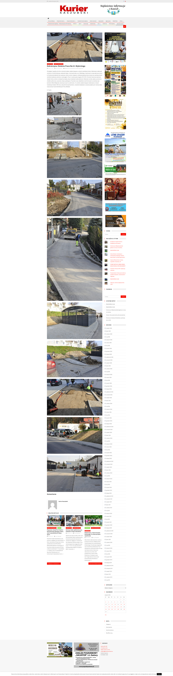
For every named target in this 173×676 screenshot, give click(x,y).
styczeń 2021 (109, 522)
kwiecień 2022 (109, 478)
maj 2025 (108, 371)
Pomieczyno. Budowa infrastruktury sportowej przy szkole (115, 319)
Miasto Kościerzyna (58, 64)
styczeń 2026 (109, 348)
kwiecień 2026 (109, 339)
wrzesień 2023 (109, 429)
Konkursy (105, 23)
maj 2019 (108, 580)
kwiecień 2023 (109, 444)
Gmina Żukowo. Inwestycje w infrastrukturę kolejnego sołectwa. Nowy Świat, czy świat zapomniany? (117, 255)
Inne (99, 23)
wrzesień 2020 (109, 533)
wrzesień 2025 (109, 360)
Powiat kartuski (60, 21)
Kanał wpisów (109, 627)
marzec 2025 (109, 377)
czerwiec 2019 (109, 577)
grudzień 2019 (109, 559)
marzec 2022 (109, 481)
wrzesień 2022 (109, 464)
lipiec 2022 (108, 470)
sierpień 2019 (109, 571)
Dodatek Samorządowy (83, 21)
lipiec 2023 (108, 435)
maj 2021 (108, 510)
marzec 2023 (109, 447)
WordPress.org (109, 633)
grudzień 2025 (109, 351)
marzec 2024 (109, 412)
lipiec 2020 (108, 539)
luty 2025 (108, 380)
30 (124, 609)
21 (118, 606)
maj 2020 (108, 545)
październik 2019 (109, 565)
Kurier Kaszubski (58, 68)
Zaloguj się (108, 624)
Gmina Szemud (93, 21)
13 (115, 604)
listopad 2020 (109, 528)
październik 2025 (109, 357)
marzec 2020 (109, 551)
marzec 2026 (109, 342)
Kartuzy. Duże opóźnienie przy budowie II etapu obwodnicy (74, 530)
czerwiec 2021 (109, 507)
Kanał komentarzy (110, 630)
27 (115, 609)
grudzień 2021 (109, 490)
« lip (105, 614)
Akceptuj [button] (159, 674)
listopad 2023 (109, 423)
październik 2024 (109, 392)
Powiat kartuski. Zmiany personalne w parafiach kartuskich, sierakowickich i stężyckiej (118, 274)
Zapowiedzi (101, 21)
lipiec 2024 (108, 400)
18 (109, 606)
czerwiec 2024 (109, 403)
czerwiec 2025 (109, 368)
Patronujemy (112, 23)
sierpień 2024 (109, 397)
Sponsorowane (120, 23)
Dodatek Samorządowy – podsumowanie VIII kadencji (59, 23)
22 (121, 606)
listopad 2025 (109, 354)
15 (121, 604)
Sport (80, 23)
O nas (121, 21)
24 (106, 609)
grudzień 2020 (109, 525)
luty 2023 (108, 449)
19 (112, 606)
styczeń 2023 (109, 452)
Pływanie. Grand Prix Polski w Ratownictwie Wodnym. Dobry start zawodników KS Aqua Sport (55, 532)
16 (124, 604)
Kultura (74, 23)
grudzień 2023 (109, 420)
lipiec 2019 (108, 574)
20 (115, 606)
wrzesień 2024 (109, 394)
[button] (74, 103)
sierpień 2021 (109, 502)
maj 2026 (108, 337)
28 (118, 609)
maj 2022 (108, 475)
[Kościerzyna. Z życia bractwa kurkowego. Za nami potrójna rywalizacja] (93, 520)
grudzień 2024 (109, 386)
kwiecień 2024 (109, 409)
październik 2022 (109, 461)
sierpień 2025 (109, 363)
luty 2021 (108, 519)
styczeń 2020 (109, 557)
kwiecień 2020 (109, 548)
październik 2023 (109, 426)
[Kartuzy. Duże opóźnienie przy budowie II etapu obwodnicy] (75, 520)
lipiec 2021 (108, 504)
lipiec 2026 (108, 331)
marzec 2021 (109, 516)
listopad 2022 (109, 458)
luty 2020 (108, 554)
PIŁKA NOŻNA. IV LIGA (114, 250)
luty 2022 (108, 484)
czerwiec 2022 (109, 473)
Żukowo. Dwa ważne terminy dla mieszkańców (115, 315)
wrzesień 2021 (109, 499)
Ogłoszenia (108, 21)
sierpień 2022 (109, 467)
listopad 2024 (109, 389)
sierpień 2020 (109, 536)
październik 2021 (109, 496)
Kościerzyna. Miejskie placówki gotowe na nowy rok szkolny (116, 311)
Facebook (109, 289)
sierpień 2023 (109, 432)
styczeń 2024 (109, 418)
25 (109, 609)
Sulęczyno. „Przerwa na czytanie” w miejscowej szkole (55, 563)
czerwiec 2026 (109, 334)
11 (109, 604)
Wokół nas (115, 21)
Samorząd (86, 23)
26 (112, 609)
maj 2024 (108, 406)
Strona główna (51, 21)
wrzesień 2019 (109, 568)
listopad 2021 (109, 493)
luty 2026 (108, 345)
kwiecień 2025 (109, 374)
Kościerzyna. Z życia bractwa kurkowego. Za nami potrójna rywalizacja (92, 534)
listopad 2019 (109, 562)
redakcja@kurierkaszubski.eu (107, 651)
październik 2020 (109, 530)
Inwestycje (50, 64)
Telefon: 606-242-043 (105, 649)
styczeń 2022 (109, 487)
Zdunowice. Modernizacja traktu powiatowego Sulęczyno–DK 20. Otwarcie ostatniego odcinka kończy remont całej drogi (96, 563)
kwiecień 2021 (109, 513)
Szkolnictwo (92, 23)
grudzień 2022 (109, 455)
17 (106, 606)
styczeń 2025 (109, 383)
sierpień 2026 (109, 328)
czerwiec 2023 (109, 438)
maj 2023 (108, 441)
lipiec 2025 (108, 366)
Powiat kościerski (70, 21)
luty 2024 (108, 415)
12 (112, 604)
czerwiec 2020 (109, 542)
